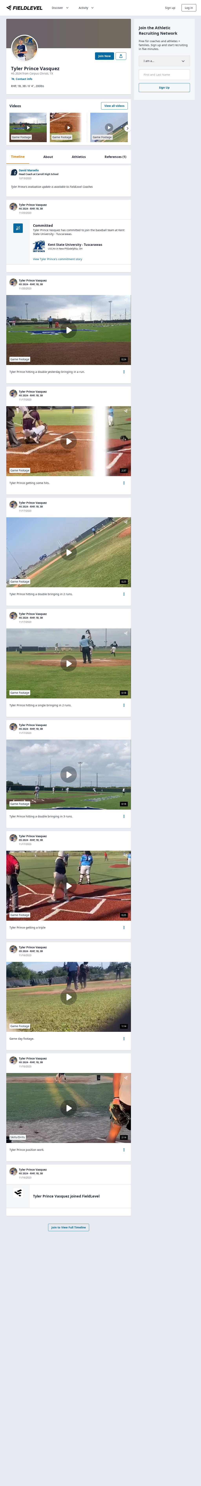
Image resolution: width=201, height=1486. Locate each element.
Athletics (79, 157)
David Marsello (29, 170)
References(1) (115, 157)
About (48, 157)
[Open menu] (124, 372)
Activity (83, 8)
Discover (57, 8)
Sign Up (164, 87)
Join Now (104, 56)
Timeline (18, 156)
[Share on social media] (121, 56)
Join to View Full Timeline (68, 1227)
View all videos (114, 106)
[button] (124, 372)
